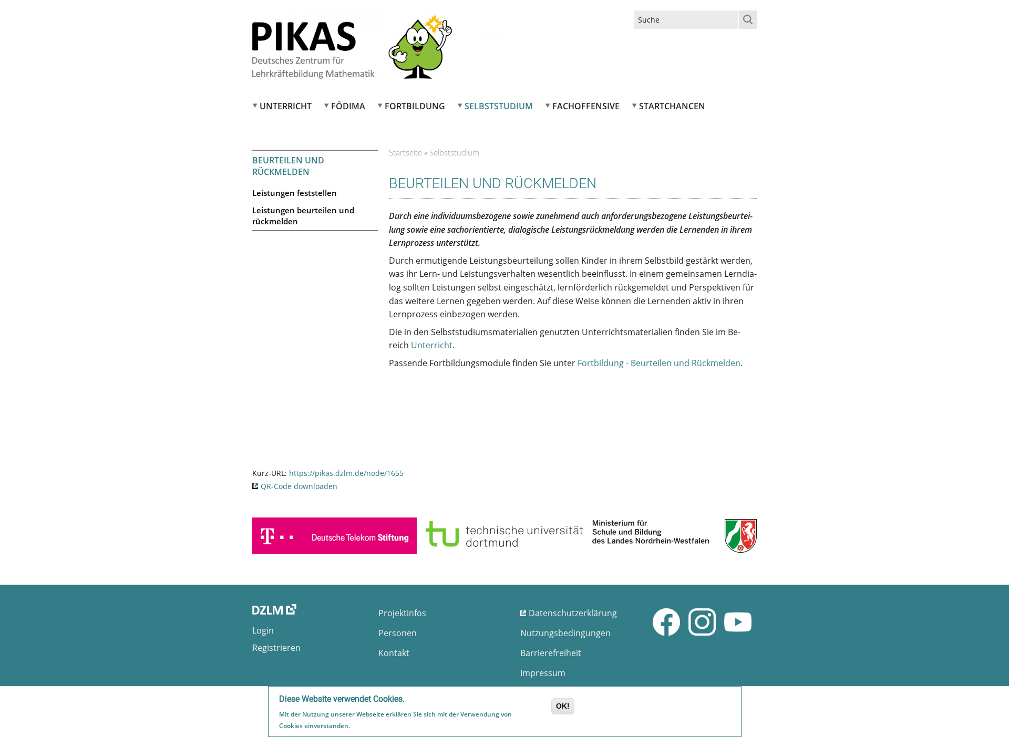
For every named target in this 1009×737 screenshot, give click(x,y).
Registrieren (276, 647)
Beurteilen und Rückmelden (288, 166)
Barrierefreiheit (550, 653)
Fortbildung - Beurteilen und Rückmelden (659, 363)
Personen (397, 633)
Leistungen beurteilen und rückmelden (303, 215)
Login (263, 630)
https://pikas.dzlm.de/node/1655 (346, 473)
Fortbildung (415, 106)
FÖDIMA (348, 106)
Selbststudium (499, 106)
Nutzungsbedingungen (565, 633)
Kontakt (393, 653)
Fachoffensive (586, 106)
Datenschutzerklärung (573, 613)
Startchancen (672, 106)
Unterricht (286, 106)
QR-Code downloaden (299, 486)
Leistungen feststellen (294, 193)
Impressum (542, 673)
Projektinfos (402, 613)
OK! (563, 706)
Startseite (405, 152)
